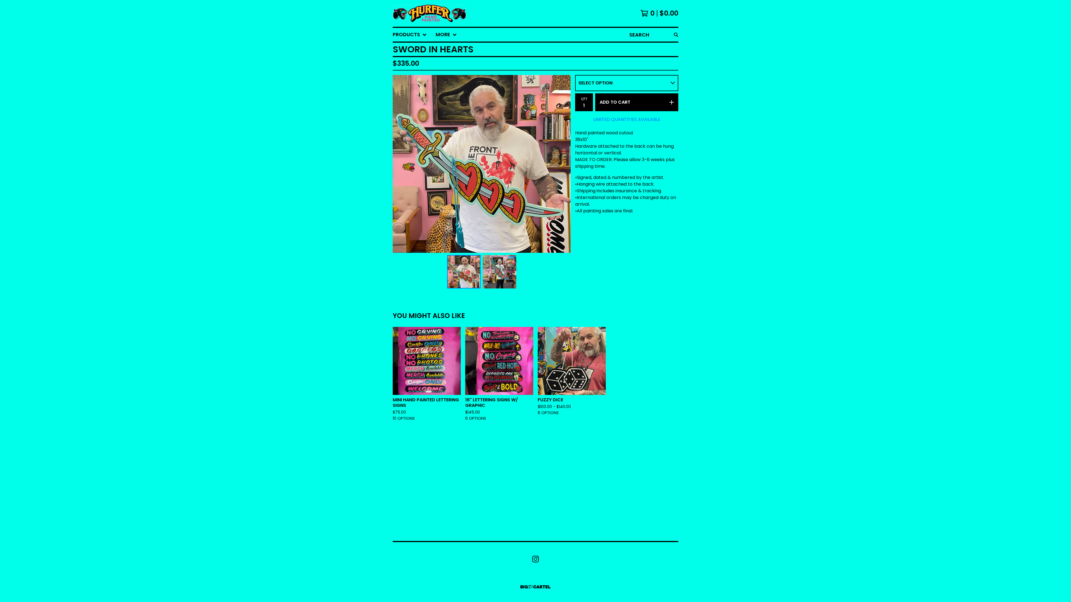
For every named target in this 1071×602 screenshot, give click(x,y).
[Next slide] (562, 164)
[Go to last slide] (400, 164)
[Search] (676, 35)
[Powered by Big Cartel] (535, 587)
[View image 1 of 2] (464, 271)
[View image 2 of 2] (499, 271)
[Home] (429, 13)
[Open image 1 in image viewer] (482, 164)
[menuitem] (410, 35)
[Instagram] (535, 559)
